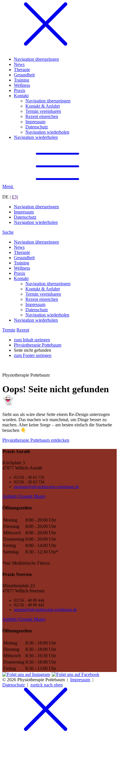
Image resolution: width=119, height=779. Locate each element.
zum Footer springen (32, 355)
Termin (8, 329)
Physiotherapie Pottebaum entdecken (35, 440)
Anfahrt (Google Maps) (23, 496)
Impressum (80, 679)
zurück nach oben (46, 684)
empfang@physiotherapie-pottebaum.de (46, 487)
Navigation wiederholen (36, 222)
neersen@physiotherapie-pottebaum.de (45, 609)
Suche (8, 232)
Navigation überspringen (36, 206)
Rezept (22, 329)
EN (15, 196)
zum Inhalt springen (32, 339)
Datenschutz (13, 684)
